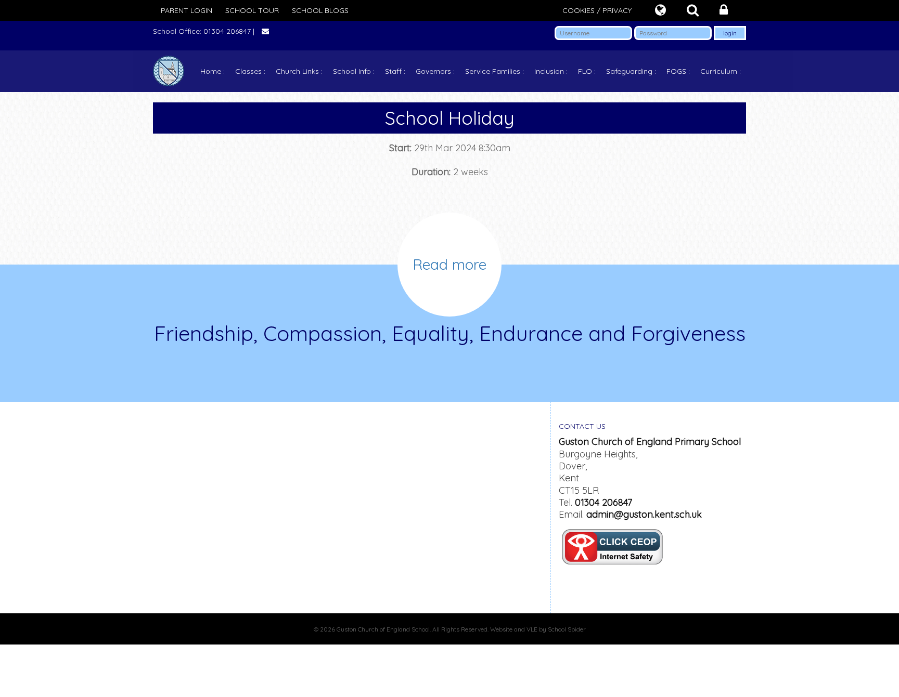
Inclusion (549, 71)
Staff (393, 71)
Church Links (297, 71)
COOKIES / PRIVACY (597, 10)
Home (210, 71)
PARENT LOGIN (186, 10)
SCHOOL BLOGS (320, 10)
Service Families (492, 71)
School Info (352, 71)
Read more (449, 264)
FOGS (676, 71)
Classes (248, 71)
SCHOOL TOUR (252, 10)
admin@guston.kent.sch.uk (644, 514)
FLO (585, 71)
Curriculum (718, 71)
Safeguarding (629, 71)
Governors (433, 71)
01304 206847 (603, 502)
